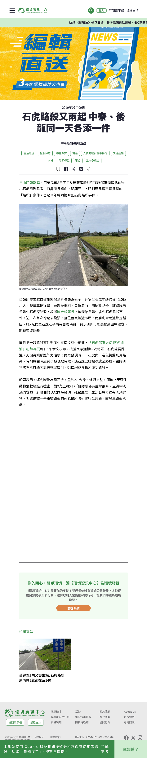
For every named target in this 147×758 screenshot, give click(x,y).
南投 (50, 160)
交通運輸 (118, 153)
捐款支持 (132, 10)
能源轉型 (64, 160)
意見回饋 (129, 722)
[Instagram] (140, 737)
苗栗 (75, 153)
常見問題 (105, 717)
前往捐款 (73, 608)
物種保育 (61, 153)
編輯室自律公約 (60, 717)
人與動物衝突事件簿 (95, 153)
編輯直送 (80, 143)
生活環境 (29, 153)
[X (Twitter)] (133, 737)
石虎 (77, 160)
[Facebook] (126, 737)
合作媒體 (129, 717)
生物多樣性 (92, 160)
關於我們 (105, 711)
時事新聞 (67, 143)
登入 (101, 10)
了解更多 (105, 749)
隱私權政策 (82, 722)
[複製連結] (89, 169)
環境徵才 (56, 711)
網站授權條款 (83, 717)
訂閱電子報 (116, 10)
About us (130, 711)
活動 (78, 711)
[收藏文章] (58, 169)
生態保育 (45, 153)
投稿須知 (56, 722)
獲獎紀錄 (105, 722)
